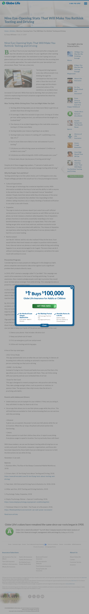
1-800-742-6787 (74, 3)
